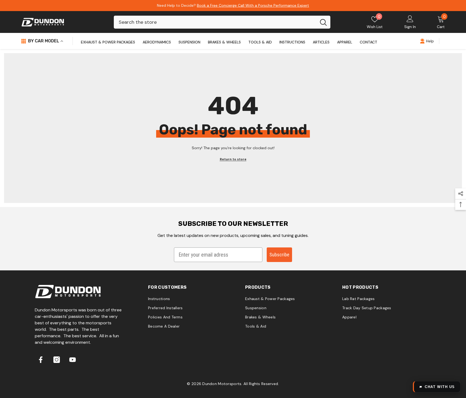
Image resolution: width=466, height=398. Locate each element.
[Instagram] (57, 360)
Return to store (233, 159)
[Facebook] (41, 360)
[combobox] (215, 22)
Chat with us (440, 387)
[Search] (222, 22)
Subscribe (279, 254)
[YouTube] (72, 360)
